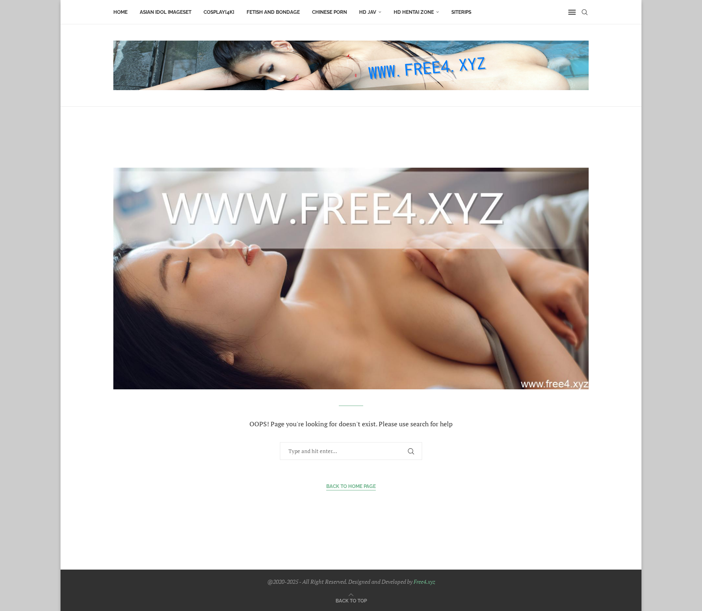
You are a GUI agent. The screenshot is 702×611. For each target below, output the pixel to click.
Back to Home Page (351, 486)
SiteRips (461, 12)
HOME (120, 12)
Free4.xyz (424, 581)
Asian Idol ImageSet (165, 12)
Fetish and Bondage (273, 12)
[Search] (585, 12)
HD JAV (367, 12)
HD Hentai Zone (414, 12)
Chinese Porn (329, 12)
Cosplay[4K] (219, 12)
